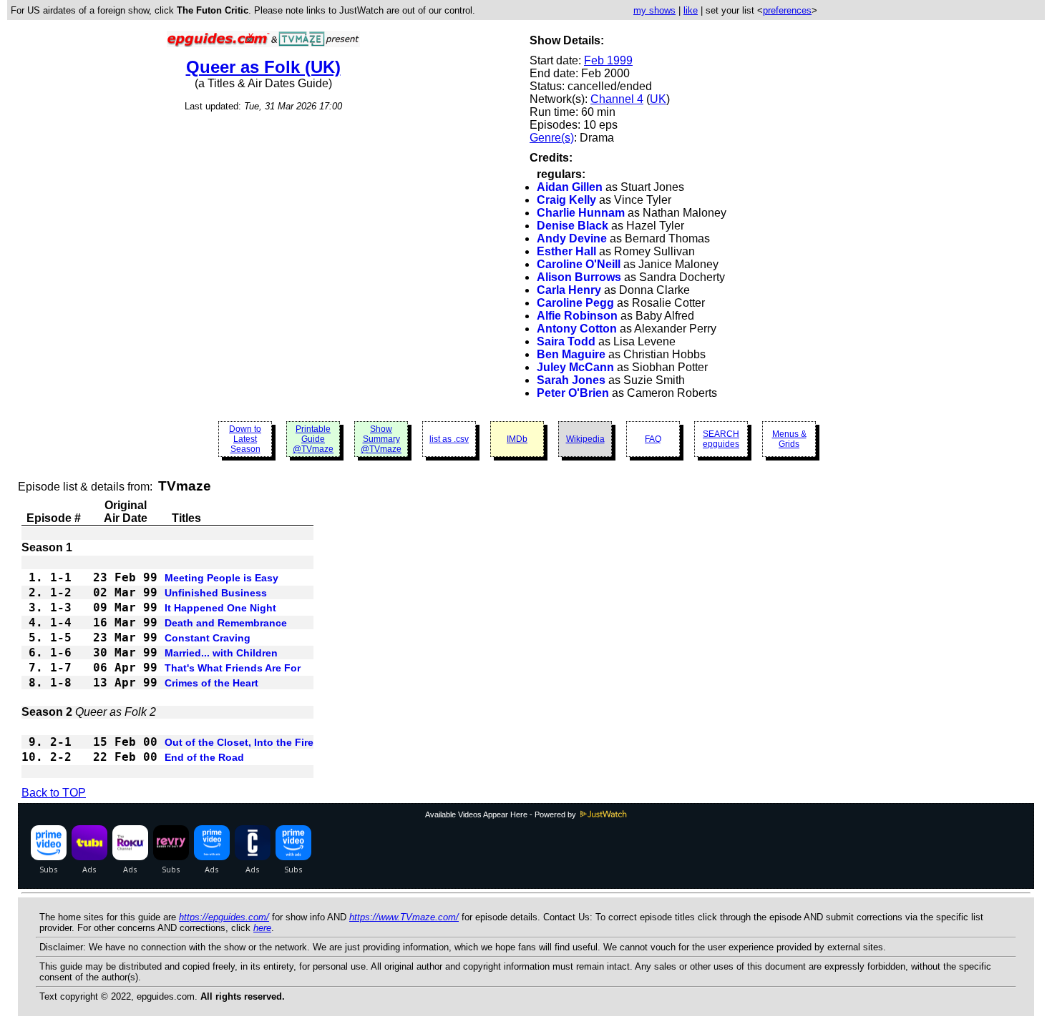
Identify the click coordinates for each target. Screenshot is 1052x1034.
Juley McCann (575, 367)
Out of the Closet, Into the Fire (239, 742)
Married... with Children (221, 653)
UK (658, 99)
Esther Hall (566, 251)
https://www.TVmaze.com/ (404, 917)
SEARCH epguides (721, 439)
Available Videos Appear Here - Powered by (501, 814)
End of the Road (204, 757)
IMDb (517, 439)
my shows (654, 10)
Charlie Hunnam (581, 213)
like (690, 10)
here (262, 927)
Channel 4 (616, 99)
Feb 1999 (608, 60)
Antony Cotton (577, 328)
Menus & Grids (789, 439)
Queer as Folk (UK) (263, 67)
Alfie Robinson (577, 316)
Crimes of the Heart (211, 683)
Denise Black (572, 226)
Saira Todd (566, 341)
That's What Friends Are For (233, 668)
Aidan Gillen (570, 187)
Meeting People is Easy (221, 578)
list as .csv (449, 439)
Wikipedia (585, 439)
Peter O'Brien (573, 393)
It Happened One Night (220, 608)
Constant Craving (207, 638)
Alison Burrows (579, 277)
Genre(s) (552, 138)
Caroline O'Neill (578, 264)
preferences (787, 10)
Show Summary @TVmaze (381, 439)
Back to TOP (53, 793)
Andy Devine (572, 238)
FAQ (653, 439)
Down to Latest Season (245, 439)
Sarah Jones (571, 380)
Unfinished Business (216, 593)
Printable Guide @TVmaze (313, 439)
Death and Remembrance (226, 623)
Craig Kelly (566, 200)
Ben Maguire (571, 354)
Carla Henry (569, 290)
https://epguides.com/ (224, 917)
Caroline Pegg (575, 303)
